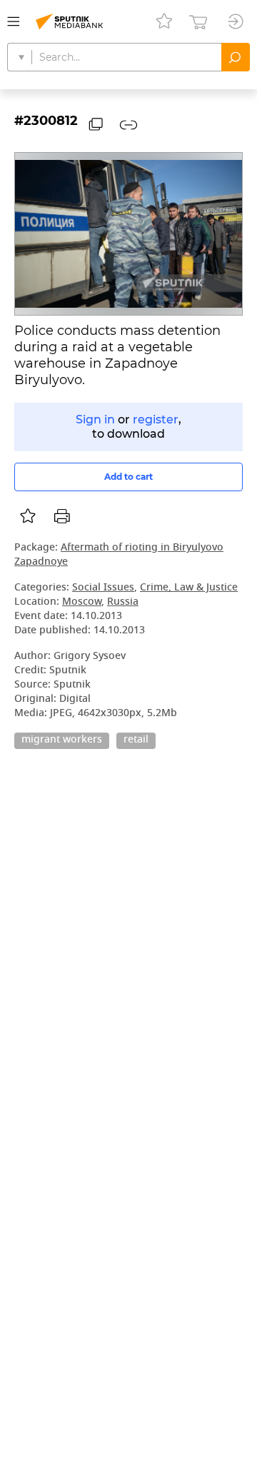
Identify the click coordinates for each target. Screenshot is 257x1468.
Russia (122, 602)
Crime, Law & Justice (189, 588)
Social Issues (103, 588)
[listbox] (27, 516)
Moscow (81, 602)
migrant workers (61, 740)
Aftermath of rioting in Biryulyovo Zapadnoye (118, 555)
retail (136, 740)
